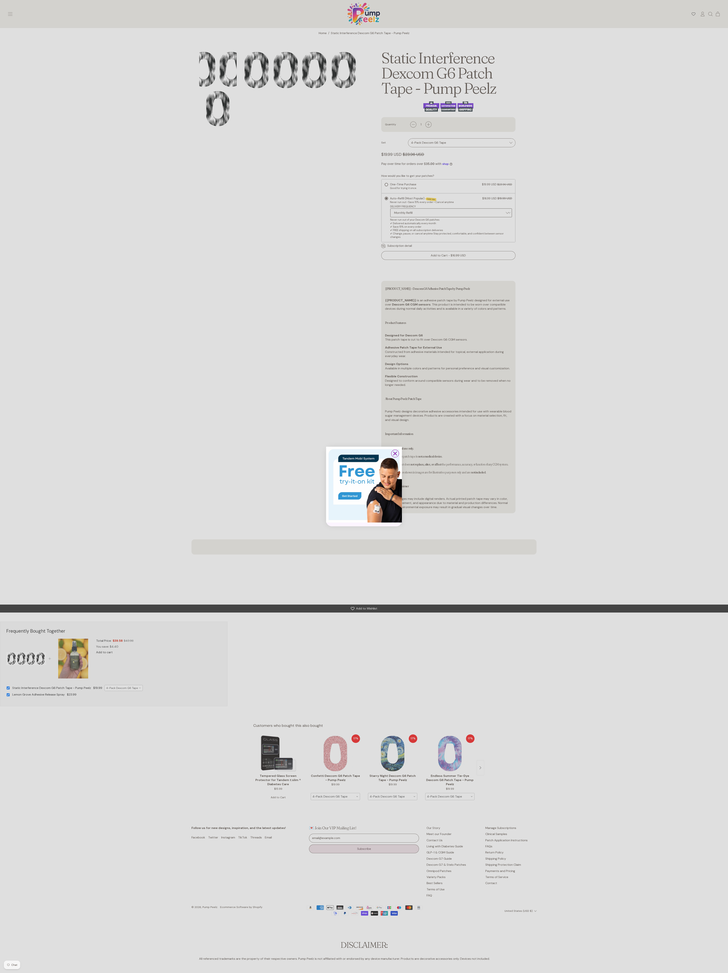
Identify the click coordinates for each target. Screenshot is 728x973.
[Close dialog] (395, 453)
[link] (364, 485)
